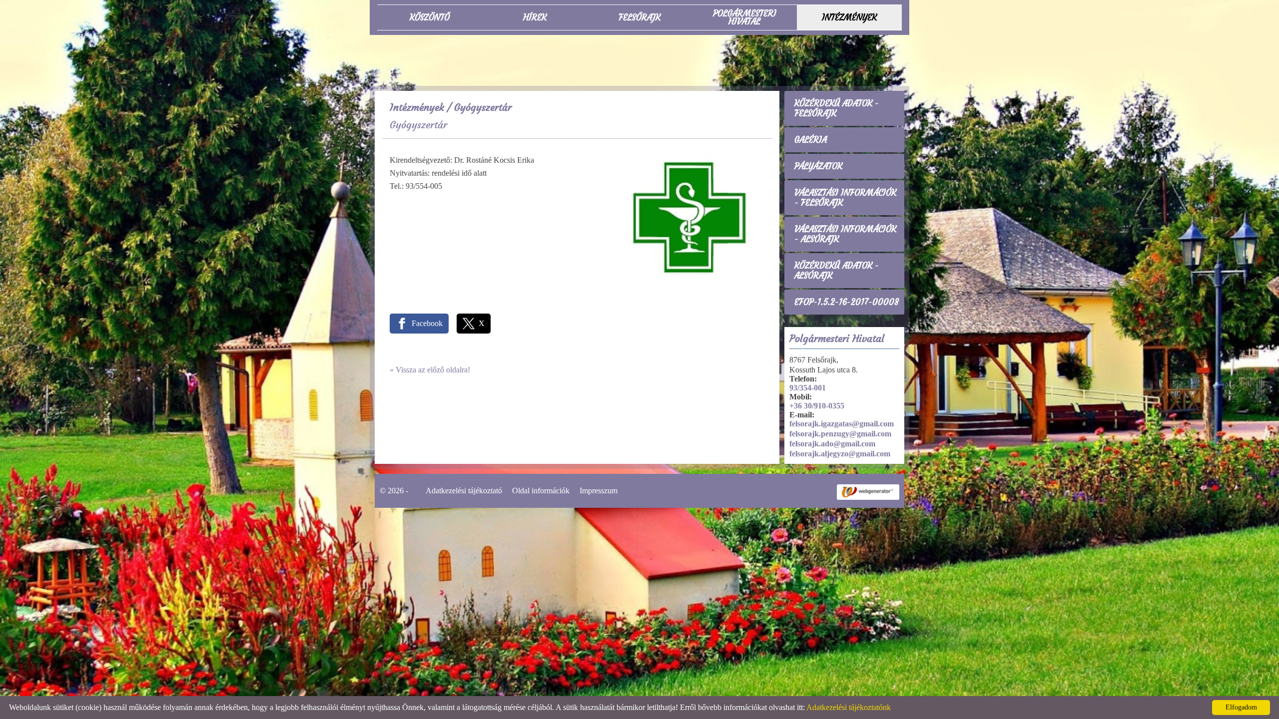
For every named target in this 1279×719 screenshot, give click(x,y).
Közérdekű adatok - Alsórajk (836, 270)
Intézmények (417, 107)
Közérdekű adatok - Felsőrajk (836, 108)
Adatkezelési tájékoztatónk (848, 707)
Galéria (810, 139)
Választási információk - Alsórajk (845, 234)
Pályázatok (818, 166)
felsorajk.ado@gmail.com (832, 443)
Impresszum (599, 490)
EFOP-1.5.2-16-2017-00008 (846, 302)
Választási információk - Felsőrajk (845, 197)
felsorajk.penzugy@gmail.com (840, 433)
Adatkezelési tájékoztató (464, 490)
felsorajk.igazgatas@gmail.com (841, 423)
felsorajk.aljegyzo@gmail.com (839, 453)
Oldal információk (541, 490)
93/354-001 (807, 387)
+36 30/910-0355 (816, 405)
